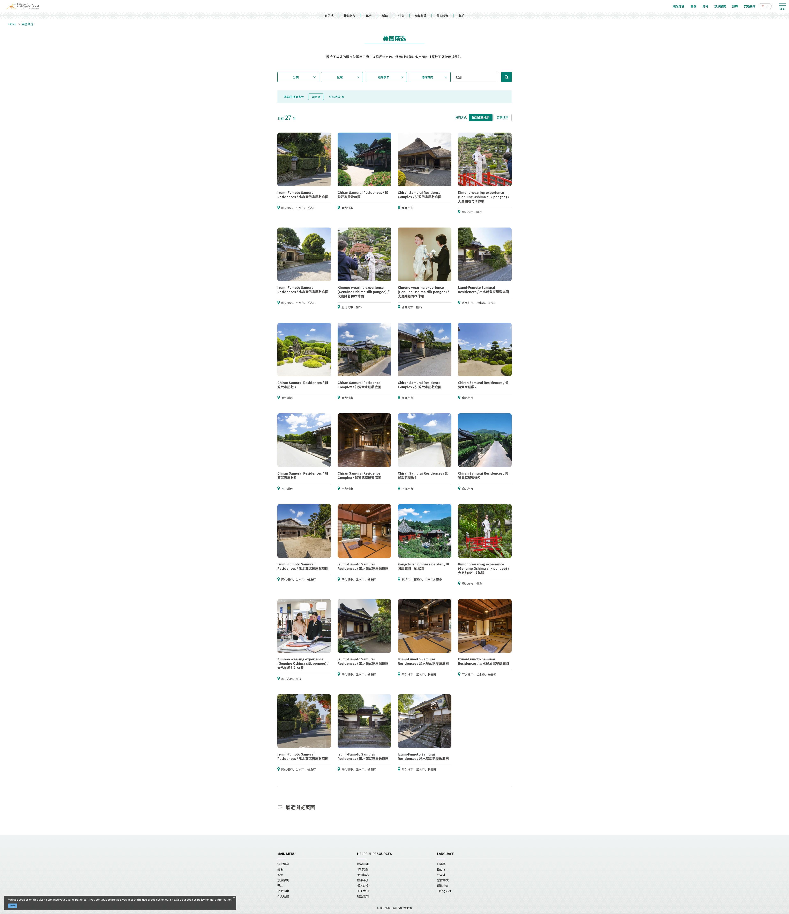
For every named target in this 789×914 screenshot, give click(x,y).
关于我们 (363, 891)
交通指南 (283, 891)
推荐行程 (349, 15)
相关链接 (363, 885)
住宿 (401, 15)
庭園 (314, 97)
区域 (340, 77)
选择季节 (383, 77)
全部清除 (334, 97)
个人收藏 (283, 896)
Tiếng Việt (444, 891)
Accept (13, 905)
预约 (280, 885)
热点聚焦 (283, 880)
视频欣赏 (420, 15)
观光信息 (283, 864)
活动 (385, 15)
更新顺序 (502, 117)
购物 (280, 875)
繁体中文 (443, 880)
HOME (12, 24)
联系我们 (363, 896)
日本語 (441, 864)
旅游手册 (363, 880)
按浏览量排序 (480, 117)
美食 (280, 869)
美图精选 (442, 15)
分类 (296, 77)
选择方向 (427, 77)
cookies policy (196, 899)
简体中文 (443, 885)
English (442, 869)
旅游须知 (363, 864)
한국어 (441, 875)
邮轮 (461, 15)
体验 (369, 15)
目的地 (329, 15)
